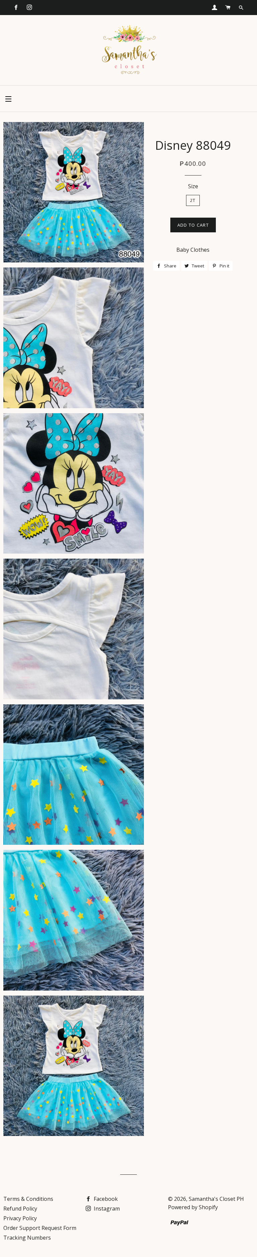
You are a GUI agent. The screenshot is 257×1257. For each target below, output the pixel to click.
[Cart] (228, 7)
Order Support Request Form (39, 1228)
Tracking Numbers (27, 1237)
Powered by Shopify (193, 1207)
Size (193, 186)
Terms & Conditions (28, 1199)
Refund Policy (20, 1208)
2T (193, 200)
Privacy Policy (20, 1218)
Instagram (106, 1208)
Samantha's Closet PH (216, 1199)
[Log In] (214, 7)
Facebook (105, 1199)
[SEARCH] (241, 7)
